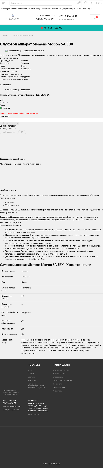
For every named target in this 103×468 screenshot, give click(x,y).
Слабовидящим (59, 377)
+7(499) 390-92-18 (45, 19)
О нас (30, 370)
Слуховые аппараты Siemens (23, 35)
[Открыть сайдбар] (3, 3)
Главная (5, 35)
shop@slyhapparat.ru (66, 19)
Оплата (31, 373)
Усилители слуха (59, 373)
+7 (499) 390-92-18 (8, 129)
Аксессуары (57, 391)
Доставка (31, 377)
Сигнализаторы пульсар (62, 380)
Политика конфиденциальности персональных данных (36, 386)
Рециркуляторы (59, 387)
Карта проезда (96, 9)
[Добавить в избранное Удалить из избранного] (22, 132)
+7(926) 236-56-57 (68, 16)
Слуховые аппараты (61, 370)
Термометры (58, 384)
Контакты (32, 380)
